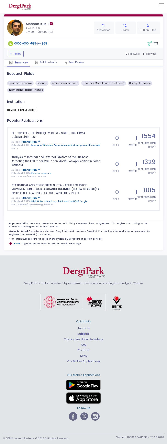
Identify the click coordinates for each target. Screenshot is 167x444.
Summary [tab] (21, 62)
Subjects (83, 334)
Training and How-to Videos (83, 339)
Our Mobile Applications (83, 361)
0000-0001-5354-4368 (30, 43)
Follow (17, 53)
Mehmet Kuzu (30, 141)
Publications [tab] (48, 62)
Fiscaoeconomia (41, 173)
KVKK (83, 356)
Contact (83, 350)
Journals (83, 328)
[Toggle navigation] (161, 4)
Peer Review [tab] (76, 62)
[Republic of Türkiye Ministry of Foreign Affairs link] (83, 302)
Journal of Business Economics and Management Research (65, 145)
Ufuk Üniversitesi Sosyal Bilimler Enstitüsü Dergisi (59, 201)
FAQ (83, 345)
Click (17, 243)
